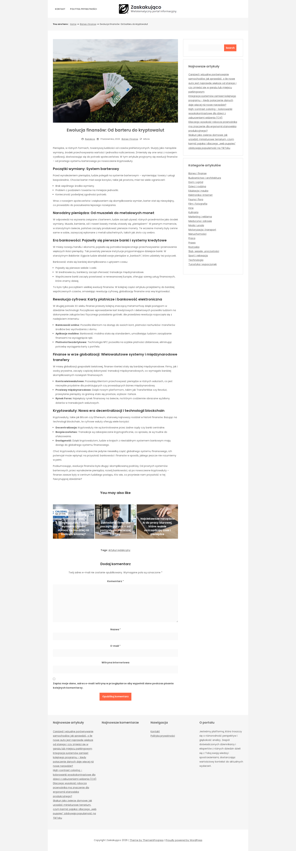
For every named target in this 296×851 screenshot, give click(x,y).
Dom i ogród (195, 182)
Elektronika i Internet (200, 195)
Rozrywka (193, 247)
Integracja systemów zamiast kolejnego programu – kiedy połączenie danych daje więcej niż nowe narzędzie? (212, 100)
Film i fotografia (197, 203)
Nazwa (115, 629)
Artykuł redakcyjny (119, 550)
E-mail (115, 646)
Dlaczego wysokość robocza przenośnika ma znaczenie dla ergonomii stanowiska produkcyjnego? (212, 126)
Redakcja (90, 139)
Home (73, 24)
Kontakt (60, 9)
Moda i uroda (196, 225)
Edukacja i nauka (198, 190)
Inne (191, 208)
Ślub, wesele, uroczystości (203, 251)
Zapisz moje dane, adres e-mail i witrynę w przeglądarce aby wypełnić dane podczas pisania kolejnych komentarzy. (113, 685)
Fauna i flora (195, 199)
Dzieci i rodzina (197, 186)
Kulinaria (193, 212)
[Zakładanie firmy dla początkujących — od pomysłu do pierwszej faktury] (115, 521)
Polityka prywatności (83, 9)
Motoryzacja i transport (202, 229)
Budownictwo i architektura (204, 178)
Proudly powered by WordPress (184, 840)
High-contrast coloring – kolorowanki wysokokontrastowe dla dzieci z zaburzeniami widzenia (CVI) (210, 113)
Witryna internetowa (115, 662)
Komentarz (115, 581)
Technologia (195, 260)
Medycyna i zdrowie (200, 221)
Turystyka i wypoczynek (202, 264)
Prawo (192, 242)
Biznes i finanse (88, 24)
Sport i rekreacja (198, 255)
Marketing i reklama (200, 216)
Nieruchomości (197, 234)
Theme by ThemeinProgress (147, 840)
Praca (191, 238)
